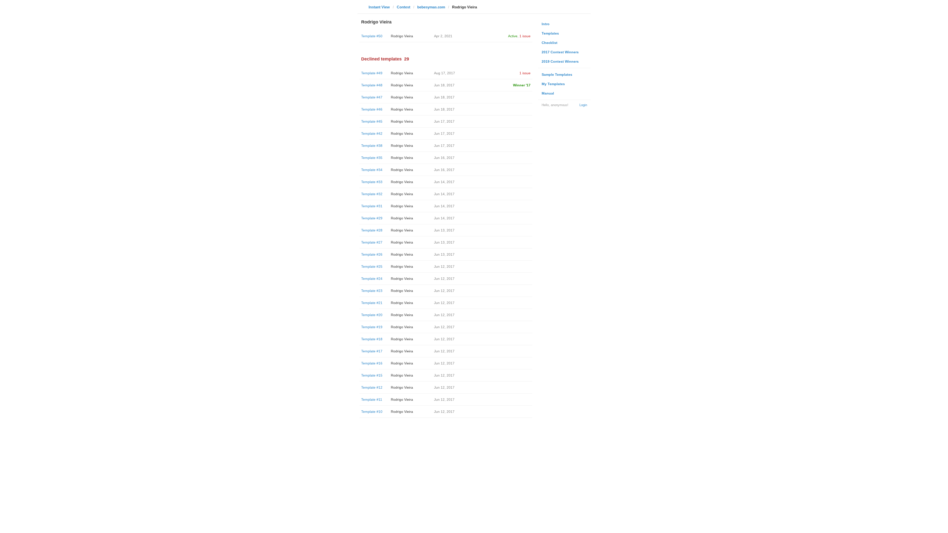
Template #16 (371, 363)
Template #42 (371, 133)
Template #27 (371, 242)
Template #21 (371, 303)
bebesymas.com (431, 7)
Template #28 (371, 230)
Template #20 (371, 315)
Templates (550, 33)
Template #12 (371, 387)
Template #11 (371, 399)
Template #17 (371, 351)
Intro (546, 24)
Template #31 (371, 206)
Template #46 (371, 109)
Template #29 (371, 218)
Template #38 (371, 146)
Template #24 (371, 279)
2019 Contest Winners (560, 61)
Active (512, 36)
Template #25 (371, 266)
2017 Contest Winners (560, 52)
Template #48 (371, 85)
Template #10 (371, 412)
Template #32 (371, 194)
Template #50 (371, 36)
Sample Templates (557, 74)
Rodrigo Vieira (402, 36)
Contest (403, 7)
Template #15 (371, 375)
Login (583, 105)
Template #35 (371, 158)
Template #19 (371, 327)
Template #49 (371, 73)
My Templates (553, 84)
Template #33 (371, 182)
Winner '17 (522, 85)
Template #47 (371, 97)
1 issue (525, 36)
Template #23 (371, 291)
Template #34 (371, 170)
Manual (548, 93)
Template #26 (371, 254)
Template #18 (371, 339)
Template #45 (371, 121)
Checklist (549, 43)
